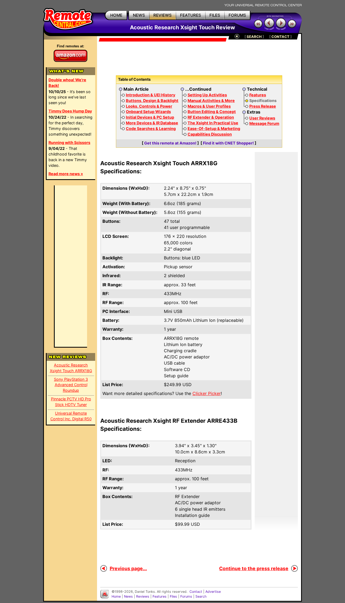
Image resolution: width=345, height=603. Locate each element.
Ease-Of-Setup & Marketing (214, 128)
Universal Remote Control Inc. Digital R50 (71, 416)
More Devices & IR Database (152, 123)
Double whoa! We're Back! (67, 82)
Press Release (262, 106)
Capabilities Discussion (210, 134)
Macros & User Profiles (209, 106)
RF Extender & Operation (211, 117)
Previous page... (128, 568)
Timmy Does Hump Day (70, 111)
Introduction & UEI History (150, 95)
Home (116, 596)
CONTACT (280, 36)
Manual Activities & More (211, 100)
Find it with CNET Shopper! (228, 143)
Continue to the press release (253, 568)
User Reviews (262, 118)
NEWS (139, 15)
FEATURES (190, 15)
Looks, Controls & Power (149, 106)
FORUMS (237, 15)
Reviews (142, 596)
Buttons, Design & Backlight (152, 100)
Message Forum (264, 123)
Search (200, 596)
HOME (116, 15)
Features (257, 95)
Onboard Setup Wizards (148, 111)
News (128, 596)
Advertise (213, 592)
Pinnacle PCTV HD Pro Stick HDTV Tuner (71, 402)
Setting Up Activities (207, 95)
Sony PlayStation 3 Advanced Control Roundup (71, 385)
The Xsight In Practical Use (213, 123)
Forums (186, 596)
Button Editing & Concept (212, 111)
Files (173, 596)
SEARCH (254, 36)
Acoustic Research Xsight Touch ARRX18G (71, 368)
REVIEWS (162, 15)
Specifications (263, 100)
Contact (195, 592)
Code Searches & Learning (151, 128)
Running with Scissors (69, 142)
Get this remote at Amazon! (170, 143)
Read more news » (66, 173)
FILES (214, 15)
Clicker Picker (206, 393)
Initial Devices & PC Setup (150, 117)
